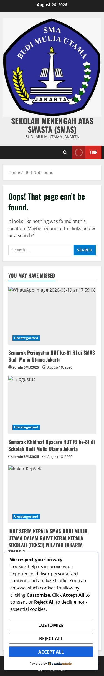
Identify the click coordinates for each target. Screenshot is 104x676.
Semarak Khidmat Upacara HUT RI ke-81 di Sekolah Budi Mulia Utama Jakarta (51, 445)
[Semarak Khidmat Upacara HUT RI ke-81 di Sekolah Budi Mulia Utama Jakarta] (52, 405)
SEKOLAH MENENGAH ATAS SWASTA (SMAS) (52, 125)
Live (93, 152)
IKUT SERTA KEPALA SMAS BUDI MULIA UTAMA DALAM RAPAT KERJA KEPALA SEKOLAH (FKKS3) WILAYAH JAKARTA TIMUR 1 (47, 541)
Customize (51, 625)
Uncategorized (26, 338)
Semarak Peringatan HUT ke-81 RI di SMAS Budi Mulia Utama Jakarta (51, 356)
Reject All (51, 639)
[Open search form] (65, 152)
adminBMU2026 (25, 367)
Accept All (51, 652)
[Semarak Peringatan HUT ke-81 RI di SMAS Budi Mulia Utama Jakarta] (52, 316)
